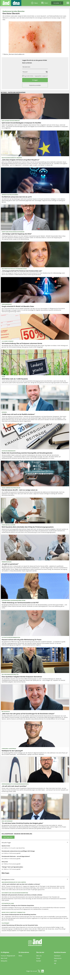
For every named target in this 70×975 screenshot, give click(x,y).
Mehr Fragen (5, 873)
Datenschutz (57, 958)
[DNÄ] (16, 3)
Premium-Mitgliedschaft (8, 955)
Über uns (38, 955)
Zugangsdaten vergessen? (41, 76)
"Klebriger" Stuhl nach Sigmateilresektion (12, 867)
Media (20, 955)
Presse (38, 958)
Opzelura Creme (6, 846)
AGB (55, 961)
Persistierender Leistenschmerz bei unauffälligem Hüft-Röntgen (18, 851)
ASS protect (5, 862)
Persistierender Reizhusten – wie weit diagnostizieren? (16, 856)
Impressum (57, 955)
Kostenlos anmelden (35, 85)
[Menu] (68, 3)
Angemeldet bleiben (29, 76)
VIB (55, 963)
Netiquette (4, 961)
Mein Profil (4, 958)
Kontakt (38, 961)
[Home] (6, 3)
